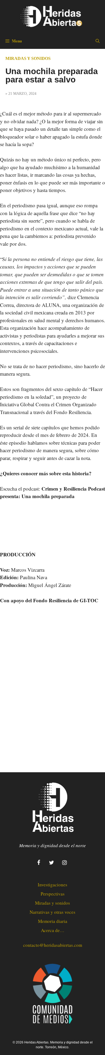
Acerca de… (52, 930)
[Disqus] (52, 683)
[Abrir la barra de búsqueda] (97, 41)
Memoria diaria (52, 921)
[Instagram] (64, 862)
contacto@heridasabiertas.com (52, 945)
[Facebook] (38, 862)
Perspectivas (53, 894)
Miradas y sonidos (28, 58)
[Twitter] (51, 862)
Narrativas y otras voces (52, 912)
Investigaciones (52, 885)
